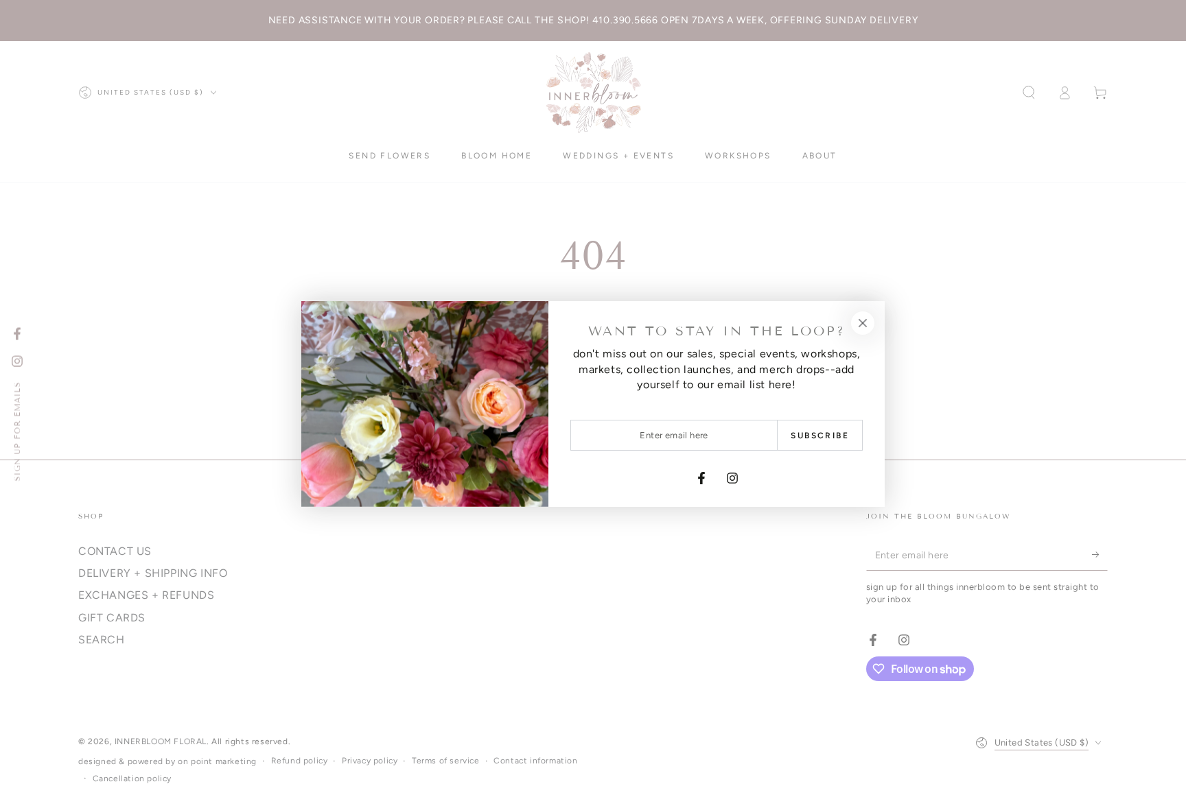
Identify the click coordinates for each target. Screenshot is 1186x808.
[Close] (863, 323)
